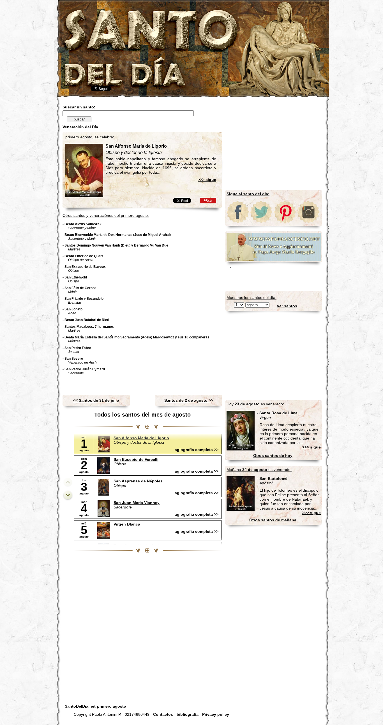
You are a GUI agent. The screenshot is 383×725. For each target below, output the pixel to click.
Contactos (163, 714)
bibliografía (188, 714)
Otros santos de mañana (272, 520)
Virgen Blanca (127, 524)
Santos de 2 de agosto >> (188, 400)
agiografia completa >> (196, 449)
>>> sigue (207, 179)
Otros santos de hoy (272, 455)
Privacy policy (215, 714)
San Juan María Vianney (137, 502)
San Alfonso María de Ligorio (141, 438)
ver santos (287, 306)
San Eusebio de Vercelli (136, 459)
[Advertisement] (128, 103)
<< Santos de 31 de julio (96, 400)
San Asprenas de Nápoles (138, 481)
